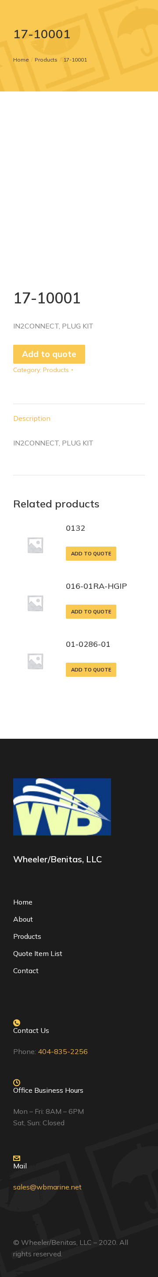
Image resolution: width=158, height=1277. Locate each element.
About (23, 919)
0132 (75, 528)
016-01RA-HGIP (96, 586)
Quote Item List (37, 953)
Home (22, 902)
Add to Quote (91, 554)
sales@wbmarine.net (47, 1186)
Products (56, 370)
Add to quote (49, 354)
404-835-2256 (63, 1051)
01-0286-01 (88, 644)
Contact (26, 970)
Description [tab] (31, 418)
